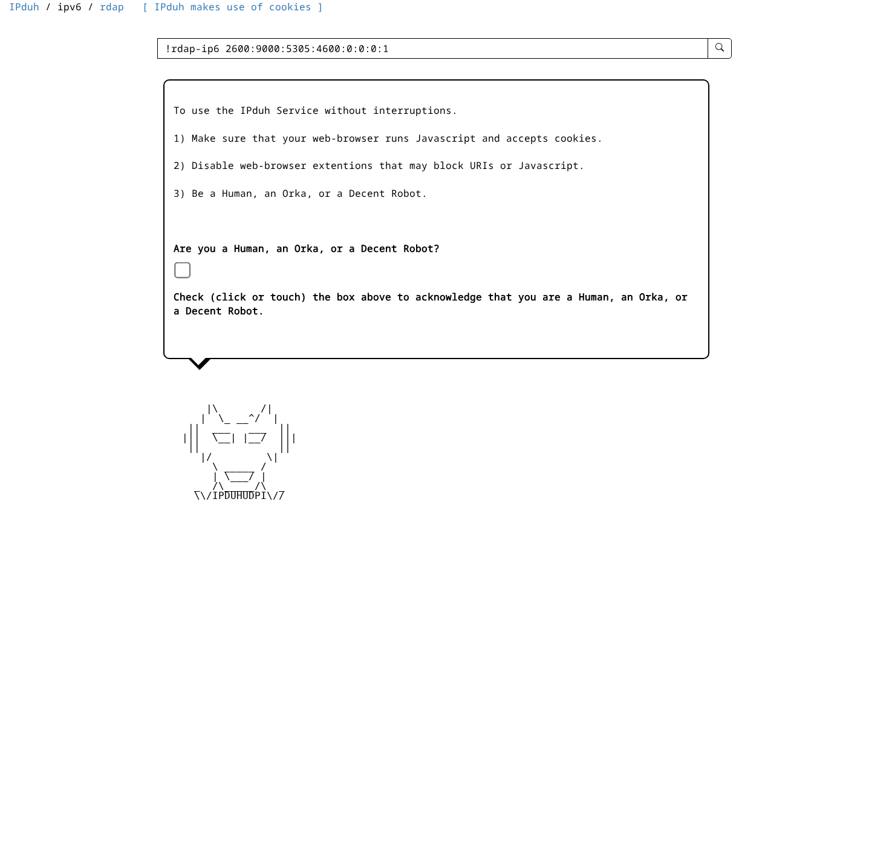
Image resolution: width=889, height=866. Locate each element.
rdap (112, 6)
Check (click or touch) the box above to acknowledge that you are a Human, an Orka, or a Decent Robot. (431, 303)
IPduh (24, 6)
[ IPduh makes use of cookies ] (233, 6)
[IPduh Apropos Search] (720, 48)
